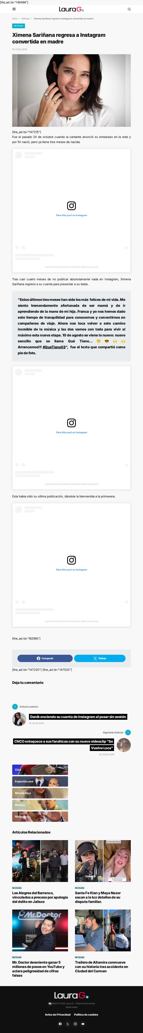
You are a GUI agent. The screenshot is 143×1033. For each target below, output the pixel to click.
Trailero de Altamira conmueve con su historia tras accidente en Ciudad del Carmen (101, 966)
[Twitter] (67, 1023)
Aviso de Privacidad (58, 1014)
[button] (14, 9)
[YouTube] (83, 1023)
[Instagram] (75, 1023)
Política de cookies (86, 1014)
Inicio (14, 18)
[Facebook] (60, 1023)
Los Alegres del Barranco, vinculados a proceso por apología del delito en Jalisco (40, 897)
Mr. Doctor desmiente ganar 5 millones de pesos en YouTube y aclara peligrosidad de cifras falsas (38, 969)
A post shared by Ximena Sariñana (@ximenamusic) (71, 266)
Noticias (26, 18)
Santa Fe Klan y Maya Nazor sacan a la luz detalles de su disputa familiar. (98, 897)
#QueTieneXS (54, 347)
